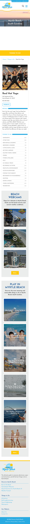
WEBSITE (6, 104)
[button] (26, 6)
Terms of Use (22, 521)
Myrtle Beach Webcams (7, 486)
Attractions (4, 498)
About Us (4, 512)
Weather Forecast (6, 490)
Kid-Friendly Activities (7, 500)
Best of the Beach (6, 484)
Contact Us (4, 514)
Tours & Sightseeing (6, 502)
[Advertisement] (15, 38)
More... (15, 273)
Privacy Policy (14, 521)
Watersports (4, 504)
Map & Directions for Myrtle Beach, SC (11, 488)
